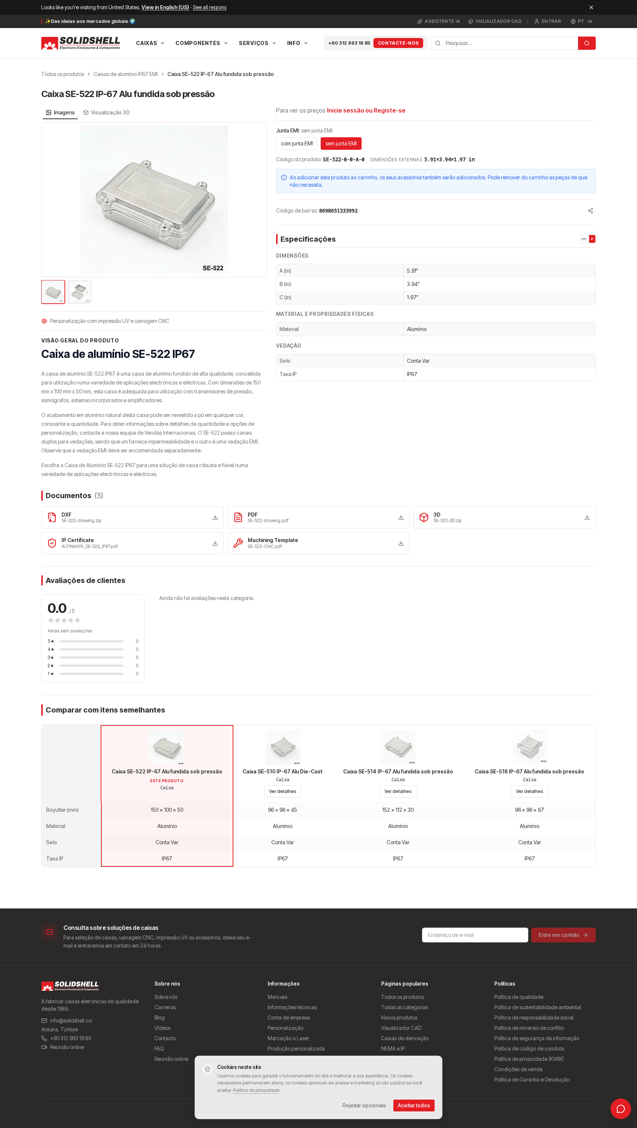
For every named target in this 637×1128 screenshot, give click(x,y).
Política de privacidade (256, 1090)
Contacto (165, 1038)
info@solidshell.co (71, 1020)
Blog (159, 1017)
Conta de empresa (289, 1017)
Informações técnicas (292, 1007)
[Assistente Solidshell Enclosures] (620, 1108)
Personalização (285, 1028)
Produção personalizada (296, 1048)
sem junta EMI (341, 143)
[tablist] (87, 112)
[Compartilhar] (590, 211)
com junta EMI (297, 143)
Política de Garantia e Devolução (532, 1079)
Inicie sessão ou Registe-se (366, 110)
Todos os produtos (62, 74)
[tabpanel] (154, 213)
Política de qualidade (518, 997)
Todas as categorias (404, 1007)
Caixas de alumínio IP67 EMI (126, 74)
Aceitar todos (414, 1105)
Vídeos (162, 1028)
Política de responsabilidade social (534, 1017)
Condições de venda (518, 1069)
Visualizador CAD (499, 21)
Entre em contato (559, 935)
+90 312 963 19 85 (349, 43)
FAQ (159, 1048)
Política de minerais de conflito (529, 1028)
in (592, 239)
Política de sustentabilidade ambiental (537, 1007)
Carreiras (165, 1007)
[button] (154, 199)
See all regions (209, 7)
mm (584, 239)
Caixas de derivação (405, 1038)
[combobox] (504, 43)
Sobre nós (165, 997)
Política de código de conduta (529, 1048)
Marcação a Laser (288, 1038)
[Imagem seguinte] (257, 199)
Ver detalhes (282, 791)
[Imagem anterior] (51, 199)
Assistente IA (442, 21)
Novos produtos (399, 1017)
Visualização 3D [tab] (110, 112)
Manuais (277, 997)
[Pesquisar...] (587, 43)
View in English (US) (165, 7)
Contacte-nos (398, 43)
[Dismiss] (591, 7)
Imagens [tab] (64, 112)
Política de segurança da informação (536, 1038)
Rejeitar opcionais (364, 1105)
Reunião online (67, 1047)
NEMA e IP (393, 1048)
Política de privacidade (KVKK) (529, 1059)
